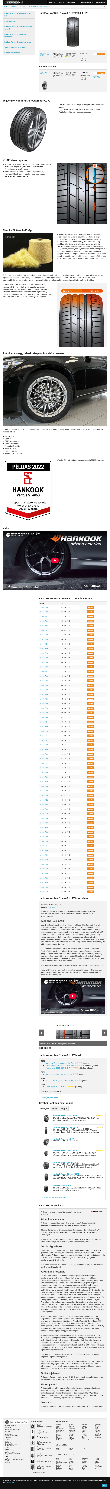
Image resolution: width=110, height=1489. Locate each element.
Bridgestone (60, 1430)
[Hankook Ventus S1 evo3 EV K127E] (46, 1165)
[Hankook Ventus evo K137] (46, 1142)
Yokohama (98, 1437)
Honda (71, 1461)
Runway (84, 1436)
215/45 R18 (44, 635)
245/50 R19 (44, 754)
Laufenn (71, 1438)
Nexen (84, 1429)
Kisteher (54, 1109)
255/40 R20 (44, 781)
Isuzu (70, 1464)
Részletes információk (96, 77)
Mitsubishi (85, 1461)
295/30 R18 (44, 878)
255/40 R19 (44, 777)
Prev (41, 1033)
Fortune (58, 1440)
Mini (83, 1460)
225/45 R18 (44, 662)
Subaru (97, 1461)
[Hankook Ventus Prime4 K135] (46, 1118)
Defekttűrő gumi (10, 1445)
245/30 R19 (44, 703)
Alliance (58, 1425)
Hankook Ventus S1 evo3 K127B (66, 1174)
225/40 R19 (44, 658)
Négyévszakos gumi (11, 1444)
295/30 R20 (44, 882)
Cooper (58, 1433)
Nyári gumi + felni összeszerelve (14, 1459)
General (71, 1426)
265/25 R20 (44, 795)
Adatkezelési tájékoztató (12, 1429)
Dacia (58, 1467)
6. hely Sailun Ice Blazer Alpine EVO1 (44, 1455)
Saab (83, 1468)
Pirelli (84, 1431)
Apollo (58, 1426)
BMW (58, 1461)
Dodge (58, 1469)
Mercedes (85, 1458)
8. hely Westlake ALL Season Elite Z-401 (44, 1466)
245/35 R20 (44, 717)
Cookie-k (7, 1431)
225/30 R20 (44, 644)
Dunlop (58, 1436)
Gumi (51, 2)
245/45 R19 (44, 749)
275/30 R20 (44, 827)
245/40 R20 (44, 731)
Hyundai (71, 1462)
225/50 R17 (44, 671)
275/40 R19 (44, 850)
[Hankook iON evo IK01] (46, 1188)
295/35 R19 (44, 887)
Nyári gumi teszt (10, 1452)
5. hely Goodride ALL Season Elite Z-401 (44, 1448)
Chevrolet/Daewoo (61, 1462)
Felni (60, 2)
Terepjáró (63, 1109)
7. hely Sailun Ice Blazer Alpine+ (45, 1460)
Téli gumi (7, 1441)
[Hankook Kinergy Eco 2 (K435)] (46, 1130)
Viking (97, 1433)
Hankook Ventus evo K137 (63, 1139)
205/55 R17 (44, 616)
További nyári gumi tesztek (49, 1097)
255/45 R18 (44, 786)
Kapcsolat (8, 1427)
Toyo (96, 1429)
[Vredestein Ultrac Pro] (44, 85)
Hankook (71, 1433)
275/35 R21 (44, 846)
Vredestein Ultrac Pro (43, 73)
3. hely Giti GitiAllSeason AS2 (44, 1436)
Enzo (83, 1448)
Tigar (96, 1427)
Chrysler (58, 1464)
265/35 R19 (44, 809)
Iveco (70, 1465)
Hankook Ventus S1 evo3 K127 (45, 54)
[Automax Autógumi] (8, 2)
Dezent (71, 1448)
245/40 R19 (44, 726)
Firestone (59, 1438)
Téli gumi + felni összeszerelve (14, 1458)
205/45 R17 (44, 612)
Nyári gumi (8, 1443)
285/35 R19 (44, 864)
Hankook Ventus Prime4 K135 (65, 1115)
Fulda (71, 1425)
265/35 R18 (44, 804)
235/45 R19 (44, 694)
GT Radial (72, 1431)
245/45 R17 (44, 740)
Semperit (98, 1425)
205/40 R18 (44, 607)
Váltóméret (8, 1437)
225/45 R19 (44, 667)
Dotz (70, 1450)
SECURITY (85, 1440)
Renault (84, 1467)
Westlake (98, 1436)
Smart (97, 1460)
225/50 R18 (44, 676)
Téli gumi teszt (9, 1451)
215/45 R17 (44, 630)
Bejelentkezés (100, 2)
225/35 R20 (44, 653)
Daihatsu (59, 1468)
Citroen (58, 1465)
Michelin (84, 1427)
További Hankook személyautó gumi (54, 1197)
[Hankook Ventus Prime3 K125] (46, 1153)
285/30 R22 (44, 859)
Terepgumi (8, 1447)
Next (104, 1033)
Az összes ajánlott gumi (38, 1472)
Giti (70, 1427)
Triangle (97, 1430)
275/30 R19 (44, 823)
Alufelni (7, 1461)
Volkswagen (98, 1467)
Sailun (84, 1437)
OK (104, 1486)
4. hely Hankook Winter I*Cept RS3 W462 (44, 1442)
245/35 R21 (44, 722)
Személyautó (44, 1109)
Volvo (96, 1468)
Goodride (72, 1429)
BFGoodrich (60, 1429)
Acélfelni (7, 1462)
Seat (83, 1469)
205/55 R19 (44, 621)
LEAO (71, 1440)
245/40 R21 (44, 736)
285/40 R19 (44, 873)
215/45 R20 (44, 639)
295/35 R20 (44, 892)
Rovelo (84, 1434)
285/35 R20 (44, 869)
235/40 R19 (44, 690)
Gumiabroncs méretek (11, 1436)
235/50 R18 (44, 699)
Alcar (57, 1450)
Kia (70, 1467)
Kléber (71, 1436)
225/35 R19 (44, 648)
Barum (58, 1427)
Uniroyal (97, 1431)
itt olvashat (9, 1482)
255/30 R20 (56, 72)
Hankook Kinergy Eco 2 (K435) (65, 1127)
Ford (70, 1460)
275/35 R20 (44, 841)
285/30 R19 (44, 855)
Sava (83, 1438)
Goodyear (72, 1430)
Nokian (84, 1430)
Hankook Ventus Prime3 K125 (65, 1150)
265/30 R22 (44, 800)
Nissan (84, 1462)
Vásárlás (90, 607)
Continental (59, 1431)
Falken (58, 1437)
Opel (83, 1464)
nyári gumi (52, 907)
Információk (71, 2)
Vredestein (98, 1434)
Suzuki (97, 1462)
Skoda (97, 1458)
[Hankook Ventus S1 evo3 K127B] (46, 1177)
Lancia (71, 1468)
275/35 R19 (44, 837)
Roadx (84, 1433)
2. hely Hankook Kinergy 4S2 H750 (43, 1431)
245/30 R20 (44, 708)
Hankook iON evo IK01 (62, 1185)
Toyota (97, 1464)
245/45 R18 (44, 745)
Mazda (71, 1469)
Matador (84, 1425)
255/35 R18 (44, 768)
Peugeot (84, 1465)
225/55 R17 (44, 681)
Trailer (97, 1465)
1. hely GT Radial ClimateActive (44, 1425)
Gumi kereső (8, 1434)
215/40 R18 (44, 625)
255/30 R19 (44, 758)
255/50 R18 (44, 791)
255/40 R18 (44, 772)
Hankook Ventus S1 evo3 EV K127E (67, 1162)
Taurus (97, 1426)
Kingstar (71, 1434)
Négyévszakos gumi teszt (12, 1454)
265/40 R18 (44, 818)
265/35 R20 (44, 814)
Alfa (57, 1458)
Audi (57, 1460)
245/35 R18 (44, 713)
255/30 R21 (44, 763)
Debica (58, 1434)
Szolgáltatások (86, 2)
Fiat (70, 1458)
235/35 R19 (44, 685)
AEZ (57, 1448)
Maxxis (84, 1426)
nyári (67, 53)
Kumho (71, 1437)
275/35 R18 (44, 832)
